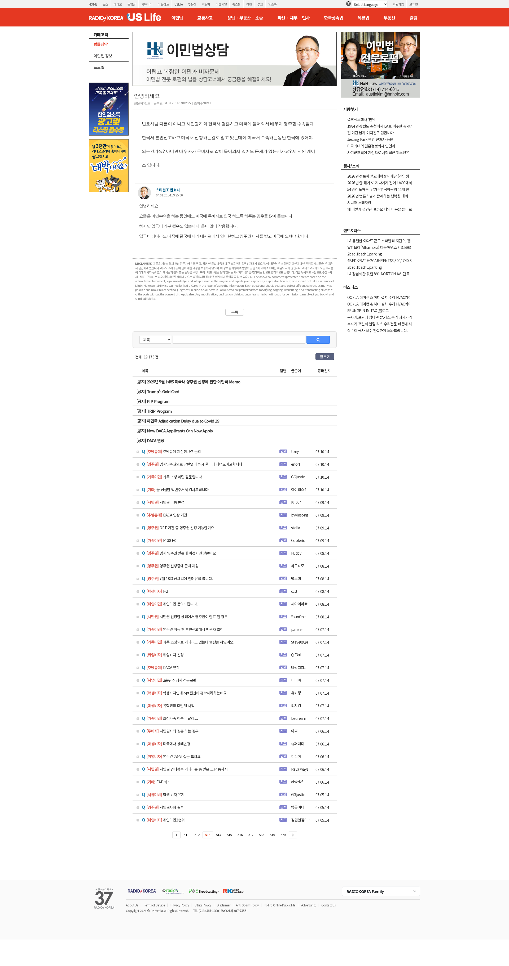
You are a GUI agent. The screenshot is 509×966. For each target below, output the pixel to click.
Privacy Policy (179, 905)
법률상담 (101, 44)
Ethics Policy (203, 905)
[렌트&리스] (380, 232)
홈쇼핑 (236, 4)
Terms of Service (154, 905)
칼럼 (413, 18)
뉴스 (105, 4)
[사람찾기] (380, 110)
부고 (260, 4)
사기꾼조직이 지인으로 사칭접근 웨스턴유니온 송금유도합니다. (378, 155)
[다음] (293, 835)
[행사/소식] (380, 167)
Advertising (308, 905)
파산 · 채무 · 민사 (294, 18)
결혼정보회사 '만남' (361, 119)
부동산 (192, 4)
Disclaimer (223, 905)
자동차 (206, 4)
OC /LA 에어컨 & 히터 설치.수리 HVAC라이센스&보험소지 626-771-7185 (379, 300)
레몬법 (363, 18)
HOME (93, 4)
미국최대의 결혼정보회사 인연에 (371, 146)
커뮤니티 (146, 4)
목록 (234, 312)
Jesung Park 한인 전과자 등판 (370, 139)
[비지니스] (380, 288)
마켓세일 (221, 4)
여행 (249, 4)
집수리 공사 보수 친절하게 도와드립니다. (377, 330)
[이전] (176, 835)
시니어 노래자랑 (359, 202)
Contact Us (328, 905)
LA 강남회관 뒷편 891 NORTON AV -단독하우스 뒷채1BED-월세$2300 (378, 276)
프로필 (99, 67)
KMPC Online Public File (280, 905)
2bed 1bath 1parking (364, 254)
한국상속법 (333, 18)
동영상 (132, 4)
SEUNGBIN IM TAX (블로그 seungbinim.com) (368, 313)
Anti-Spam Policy (247, 905)
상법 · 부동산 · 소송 (245, 18)
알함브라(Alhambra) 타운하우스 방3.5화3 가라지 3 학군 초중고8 (379, 250)
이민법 (177, 18)
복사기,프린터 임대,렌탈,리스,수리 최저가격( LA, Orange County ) (379, 319)
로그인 (413, 4)
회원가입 (398, 4)
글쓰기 (325, 356)
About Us (132, 905)
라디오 (117, 4)
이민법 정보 (103, 56)
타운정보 (163, 4)
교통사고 (205, 18)
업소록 (272, 4)
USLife (178, 4)
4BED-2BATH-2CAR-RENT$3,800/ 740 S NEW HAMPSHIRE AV (379, 263)
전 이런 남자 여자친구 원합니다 (370, 132)
